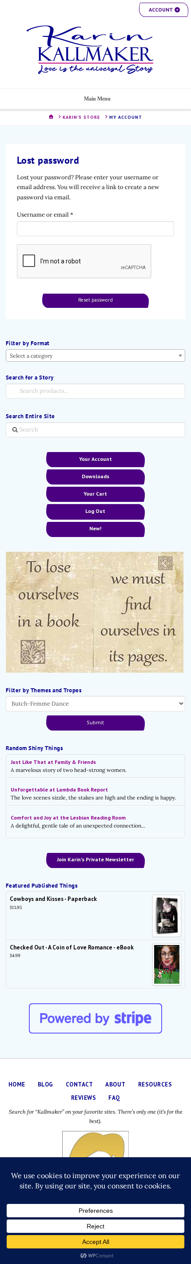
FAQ (114, 1098)
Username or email (57, 214)
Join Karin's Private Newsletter (95, 859)
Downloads (95, 476)
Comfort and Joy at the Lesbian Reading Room (68, 817)
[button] (163, 10)
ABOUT (115, 1084)
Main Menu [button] (97, 99)
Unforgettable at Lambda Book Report (59, 789)
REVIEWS (83, 1098)
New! (95, 528)
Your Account (95, 459)
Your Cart (95, 493)
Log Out (95, 511)
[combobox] (95, 355)
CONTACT (79, 1084)
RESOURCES (155, 1084)
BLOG (45, 1084)
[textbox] (95, 356)
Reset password (95, 300)
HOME (16, 1084)
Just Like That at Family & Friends (53, 762)
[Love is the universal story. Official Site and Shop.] (95, 49)
